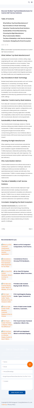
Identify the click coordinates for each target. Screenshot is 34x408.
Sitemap (4, 404)
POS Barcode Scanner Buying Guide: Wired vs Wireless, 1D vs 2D (21, 285)
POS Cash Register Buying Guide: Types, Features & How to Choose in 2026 (22, 295)
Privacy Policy (11, 404)
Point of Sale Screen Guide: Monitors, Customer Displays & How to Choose (23, 308)
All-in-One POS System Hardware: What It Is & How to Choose (23, 272)
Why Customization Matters (11, 36)
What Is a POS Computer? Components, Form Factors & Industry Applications (23, 246)
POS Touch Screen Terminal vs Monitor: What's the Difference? (23, 322)
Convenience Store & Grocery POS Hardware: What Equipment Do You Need (22, 260)
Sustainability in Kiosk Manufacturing (14, 30)
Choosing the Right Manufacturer (13, 33)
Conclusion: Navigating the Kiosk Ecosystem (17, 41)
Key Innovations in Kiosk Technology (14, 25)
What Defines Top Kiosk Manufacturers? (15, 23)
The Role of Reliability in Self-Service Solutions (17, 38)
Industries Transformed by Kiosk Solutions (16, 28)
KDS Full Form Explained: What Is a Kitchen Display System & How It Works (22, 332)
